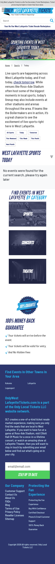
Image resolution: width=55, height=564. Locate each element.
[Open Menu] (3, 9)
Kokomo (8, 383)
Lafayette (32, 383)
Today (22, 132)
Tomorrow (33, 132)
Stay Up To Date (27, 474)
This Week (23, 138)
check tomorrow (23, 82)
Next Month (10, 144)
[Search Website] (52, 21)
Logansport (10, 388)
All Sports (10, 132)
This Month (35, 138)
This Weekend (11, 138)
